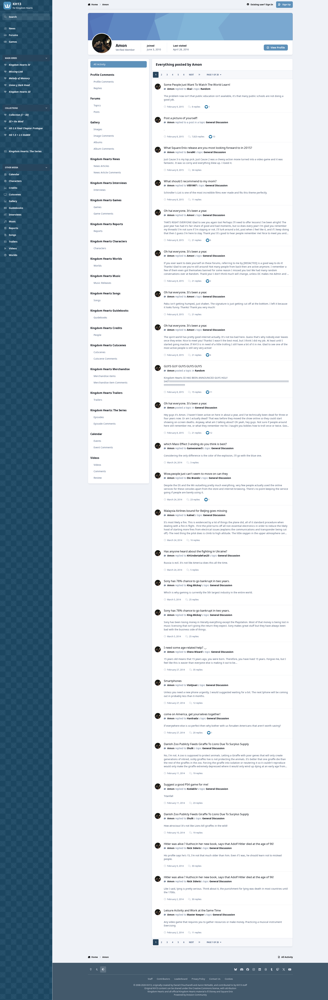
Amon (170, 88)
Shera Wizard (194, 651)
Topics (97, 105)
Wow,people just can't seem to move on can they (196, 474)
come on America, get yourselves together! (192, 714)
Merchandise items (105, 376)
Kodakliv (192, 788)
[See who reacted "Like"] (206, 106)
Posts (97, 111)
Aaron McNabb (205, 985)
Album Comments (104, 148)
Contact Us (214, 978)
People (97, 335)
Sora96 (191, 152)
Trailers (98, 399)
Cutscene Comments (105, 358)
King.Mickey (194, 585)
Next (191, 74)
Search (13, 16)
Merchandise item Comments (110, 382)
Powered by (190, 994)
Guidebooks (100, 317)
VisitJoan (192, 685)
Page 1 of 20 (213, 74)
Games (97, 207)
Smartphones (173, 681)
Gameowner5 (195, 448)
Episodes (99, 417)
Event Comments (103, 447)
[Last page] (199, 75)
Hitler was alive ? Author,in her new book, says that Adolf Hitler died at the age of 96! (219, 844)
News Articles (101, 166)
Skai (189, 88)
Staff (150, 978)
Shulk (190, 748)
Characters (100, 248)
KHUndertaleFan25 (198, 555)
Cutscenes (99, 352)
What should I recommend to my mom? (190, 181)
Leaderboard (180, 978)
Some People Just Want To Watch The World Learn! (197, 85)
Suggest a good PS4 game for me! (186, 784)
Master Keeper (195, 914)
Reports (98, 231)
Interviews (100, 189)
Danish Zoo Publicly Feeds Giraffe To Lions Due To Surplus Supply (206, 744)
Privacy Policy (198, 978)
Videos (97, 464)
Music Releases (102, 282)
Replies (98, 88)
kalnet (190, 515)
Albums (98, 142)
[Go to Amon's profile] (158, 87)
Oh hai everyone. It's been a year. (185, 211)
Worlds (98, 265)
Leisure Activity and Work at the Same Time (192, 910)
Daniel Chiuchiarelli (183, 985)
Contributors (163, 978)
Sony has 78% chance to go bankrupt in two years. (197, 581)
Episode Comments (105, 423)
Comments (100, 471)
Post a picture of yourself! (180, 118)
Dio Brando (193, 478)
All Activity (99, 64)
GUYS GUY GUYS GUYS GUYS (183, 366)
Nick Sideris (194, 848)
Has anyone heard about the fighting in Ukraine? (195, 551)
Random (205, 88)
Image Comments (104, 135)
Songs (97, 300)
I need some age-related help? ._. (185, 647)
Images (98, 129)
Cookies (229, 978)
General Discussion (217, 122)
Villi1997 (192, 185)
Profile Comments (104, 81)
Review (98, 477)
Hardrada (192, 718)
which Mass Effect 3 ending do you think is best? (195, 444)
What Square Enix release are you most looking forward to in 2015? (208, 148)
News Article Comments (107, 172)
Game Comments (103, 213)
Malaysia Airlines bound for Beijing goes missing (195, 511)
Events (97, 440)
